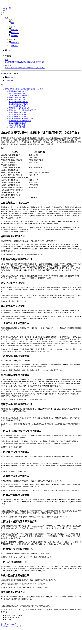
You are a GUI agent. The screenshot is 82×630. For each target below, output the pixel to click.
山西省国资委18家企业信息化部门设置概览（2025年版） (25, 62)
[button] (6, 18)
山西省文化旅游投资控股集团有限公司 (22, 110)
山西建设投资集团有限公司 (18, 116)
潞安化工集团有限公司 (17, 97)
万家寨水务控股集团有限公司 (19, 108)
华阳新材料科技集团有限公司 (19, 95)
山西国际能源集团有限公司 (18, 104)
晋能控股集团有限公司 (17, 93)
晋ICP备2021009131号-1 (9, 624)
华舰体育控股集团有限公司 (18, 125)
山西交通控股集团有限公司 (18, 112)
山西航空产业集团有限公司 (18, 114)
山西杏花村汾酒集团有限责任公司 (21, 119)
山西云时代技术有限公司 (17, 123)
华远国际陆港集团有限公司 (18, 106)
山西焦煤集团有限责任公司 (18, 91)
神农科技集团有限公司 (17, 127)
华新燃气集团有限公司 (17, 100)
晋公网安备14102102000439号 (11, 626)
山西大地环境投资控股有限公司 (20, 121)
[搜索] (1, 14)
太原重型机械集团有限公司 (18, 102)
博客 (6, 60)
